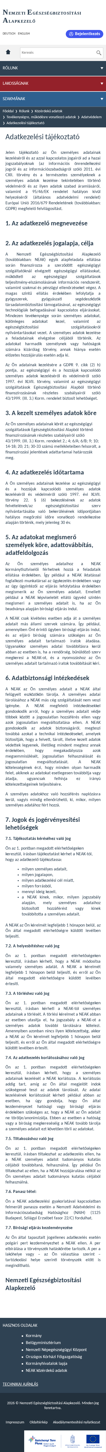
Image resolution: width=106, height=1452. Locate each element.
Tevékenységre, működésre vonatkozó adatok (41, 117)
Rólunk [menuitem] (10, 68)
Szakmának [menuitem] (14, 99)
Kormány (34, 1336)
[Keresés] (99, 53)
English (24, 33)
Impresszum (15, 1422)
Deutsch (9, 33)
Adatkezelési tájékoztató (25, 123)
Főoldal (8, 111)
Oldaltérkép (39, 1422)
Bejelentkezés (87, 34)
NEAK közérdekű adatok (46, 1371)
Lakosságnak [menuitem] (15, 84)
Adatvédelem (91, 117)
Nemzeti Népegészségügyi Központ (56, 1350)
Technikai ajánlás (20, 1384)
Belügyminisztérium (43, 1343)
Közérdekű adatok (48, 111)
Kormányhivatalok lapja (46, 1364)
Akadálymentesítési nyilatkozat (76, 1422)
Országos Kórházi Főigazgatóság (54, 1357)
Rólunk (24, 111)
